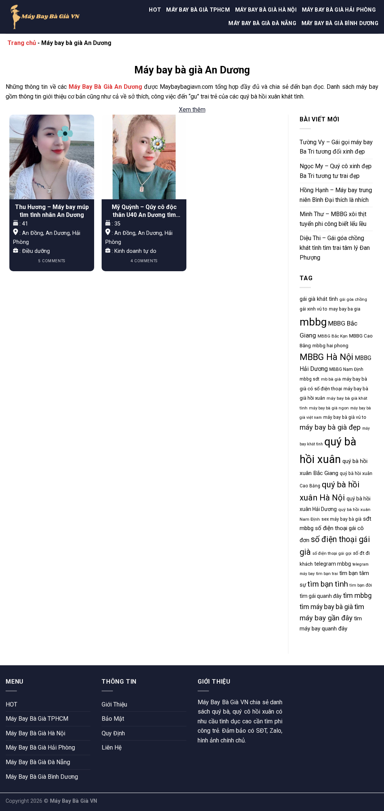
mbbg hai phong (330, 345)
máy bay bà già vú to (344, 417)
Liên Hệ (112, 747)
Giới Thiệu (114, 704)
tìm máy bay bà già (326, 607)
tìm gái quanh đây (321, 596)
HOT (155, 10)
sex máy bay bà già (341, 519)
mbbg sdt (310, 379)
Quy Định (113, 733)
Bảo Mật (113, 718)
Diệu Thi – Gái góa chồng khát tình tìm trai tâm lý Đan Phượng (335, 247)
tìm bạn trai (327, 573)
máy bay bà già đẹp (330, 427)
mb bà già (331, 379)
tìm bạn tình (328, 583)
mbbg (313, 322)
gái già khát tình (319, 299)
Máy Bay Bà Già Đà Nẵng (262, 23)
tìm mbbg (357, 595)
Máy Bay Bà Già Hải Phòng (339, 10)
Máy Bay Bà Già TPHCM (198, 10)
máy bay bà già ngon (329, 408)
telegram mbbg (332, 564)
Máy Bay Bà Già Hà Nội (266, 10)
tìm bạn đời (361, 585)
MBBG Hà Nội (326, 357)
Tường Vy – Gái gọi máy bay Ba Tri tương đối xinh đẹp (336, 147)
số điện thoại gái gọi (331, 553)
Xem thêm (192, 109)
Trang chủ (22, 42)
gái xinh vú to (313, 309)
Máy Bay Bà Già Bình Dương (340, 23)
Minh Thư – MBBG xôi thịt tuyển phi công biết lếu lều (333, 219)
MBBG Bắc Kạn (333, 336)
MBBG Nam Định (346, 369)
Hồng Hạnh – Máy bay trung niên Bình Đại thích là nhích (336, 195)
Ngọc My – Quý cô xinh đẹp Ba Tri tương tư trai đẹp (336, 171)
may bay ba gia (344, 309)
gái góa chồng (353, 299)
